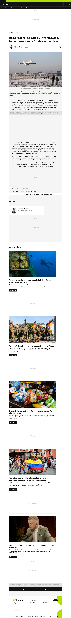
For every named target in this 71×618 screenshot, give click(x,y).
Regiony (8, 7)
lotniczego (47, 100)
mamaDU (21, 0)
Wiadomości (3, 7)
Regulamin (45, 604)
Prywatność (45, 607)
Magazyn (27, 7)
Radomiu (14, 148)
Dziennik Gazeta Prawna (22, 188)
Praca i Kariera (17, 7)
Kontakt (33, 607)
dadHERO (26, 0)
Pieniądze (23, 7)
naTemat (9, 0)
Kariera (33, 602)
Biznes (12, 7)
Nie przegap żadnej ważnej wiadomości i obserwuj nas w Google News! (36, 194)
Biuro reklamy (34, 600)
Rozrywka (32, 0)
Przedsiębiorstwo (16, 144)
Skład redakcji (34, 604)
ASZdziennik (15, 0)
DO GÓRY (55, 600)
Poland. (3, 0)
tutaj (42, 113)
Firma (25, 150)
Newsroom (45, 602)
